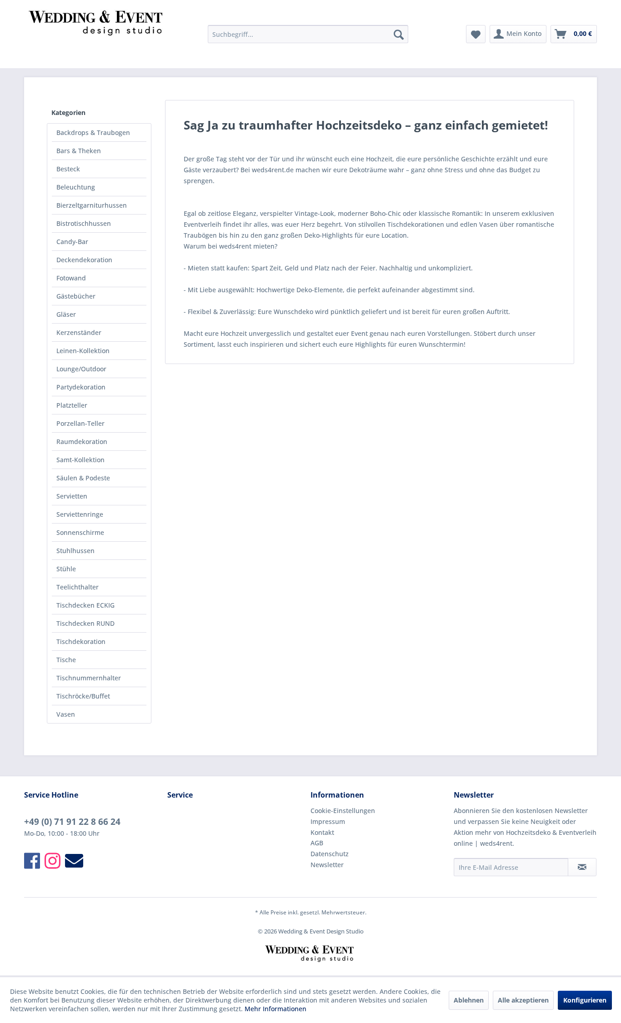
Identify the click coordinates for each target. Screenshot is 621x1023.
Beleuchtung (75, 187)
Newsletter (327, 864)
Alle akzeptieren (523, 1000)
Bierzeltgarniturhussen (91, 205)
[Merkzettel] (476, 34)
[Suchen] (398, 34)
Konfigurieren (584, 1000)
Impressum (327, 821)
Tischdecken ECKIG (85, 605)
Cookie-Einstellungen (342, 810)
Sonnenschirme (80, 532)
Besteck (68, 169)
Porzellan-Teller (80, 423)
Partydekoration (80, 387)
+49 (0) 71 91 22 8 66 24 (72, 822)
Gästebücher (75, 296)
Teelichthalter (77, 587)
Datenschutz (329, 853)
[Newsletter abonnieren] (582, 867)
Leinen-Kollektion (83, 350)
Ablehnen (469, 1000)
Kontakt (322, 832)
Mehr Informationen (275, 1008)
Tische (66, 659)
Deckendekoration (84, 259)
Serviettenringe (79, 514)
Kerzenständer (78, 332)
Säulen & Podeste (83, 478)
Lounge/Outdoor (81, 368)
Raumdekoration (81, 441)
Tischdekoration (80, 641)
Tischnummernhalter (88, 678)
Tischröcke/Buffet (83, 696)
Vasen (65, 714)
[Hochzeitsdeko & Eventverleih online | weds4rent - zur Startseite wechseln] (97, 36)
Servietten (71, 496)
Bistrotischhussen (83, 223)
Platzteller (71, 405)
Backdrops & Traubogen (93, 132)
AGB (316, 842)
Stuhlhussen (75, 550)
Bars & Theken (78, 150)
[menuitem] (308, 34)
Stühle (66, 568)
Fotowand (71, 278)
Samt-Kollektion (80, 459)
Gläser (66, 314)
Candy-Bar (72, 241)
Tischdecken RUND (85, 623)
